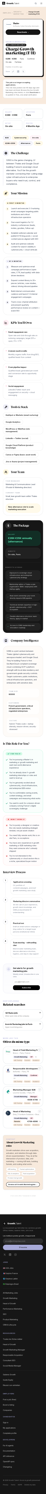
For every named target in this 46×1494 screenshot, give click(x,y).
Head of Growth (9, 1303)
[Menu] (41, 3)
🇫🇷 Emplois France (10, 1273)
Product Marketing (10, 1319)
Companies (7, 1410)
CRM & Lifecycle (9, 1325)
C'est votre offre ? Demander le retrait (23, 1196)
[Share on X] (23, 71)
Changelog (7, 1467)
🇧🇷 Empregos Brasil (11, 1284)
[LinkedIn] (10, 1254)
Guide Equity (8, 1380)
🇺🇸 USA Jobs (8, 1268)
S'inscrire (23, 1247)
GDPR (20, 1485)
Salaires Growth (9, 1375)
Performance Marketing (12, 1309)
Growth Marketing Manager (14, 1350)
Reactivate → (23, 32)
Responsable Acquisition (13, 1355)
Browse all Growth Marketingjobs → (23, 1184)
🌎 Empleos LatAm (10, 1279)
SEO (4, 1314)
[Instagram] (15, 1254)
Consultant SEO (9, 1360)
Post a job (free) (9, 1399)
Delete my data (29, 1485)
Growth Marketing (18, 13)
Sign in (5, 1422)
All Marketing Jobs (10, 1293)
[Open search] (35, 3)
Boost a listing (8, 1405)
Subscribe (26, 988)
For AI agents (8, 1445)
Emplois (7, 13)
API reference (8, 1456)
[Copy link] (13, 71)
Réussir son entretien (11, 1385)
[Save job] (39, 1050)
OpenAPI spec (9, 1461)
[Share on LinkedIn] (18, 71)
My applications (9, 1428)
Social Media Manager (12, 1366)
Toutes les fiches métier (12, 1339)
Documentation (9, 1451)
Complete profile (10, 1433)
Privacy (5, 1485)
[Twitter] (4, 1254)
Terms (13, 1485)
